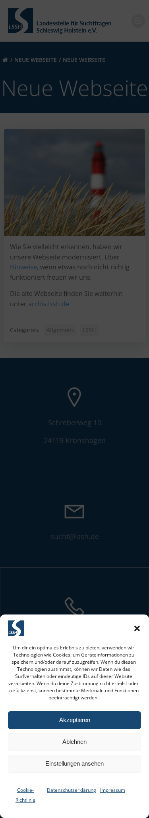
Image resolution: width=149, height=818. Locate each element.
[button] (137, 628)
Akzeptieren (74, 719)
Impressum (112, 790)
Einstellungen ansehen (74, 763)
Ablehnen (74, 741)
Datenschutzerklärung (71, 790)
